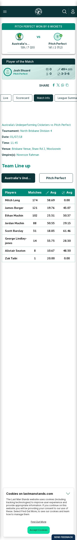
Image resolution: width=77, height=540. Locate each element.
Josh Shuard (21, 70)
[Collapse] (68, 493)
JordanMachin (14, 223)
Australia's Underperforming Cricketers (20, 178)
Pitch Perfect (58, 43)
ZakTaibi (11, 258)
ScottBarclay (14, 231)
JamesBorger (14, 208)
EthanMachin (14, 215)
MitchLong (12, 200)
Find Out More (38, 521)
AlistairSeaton (15, 250)
